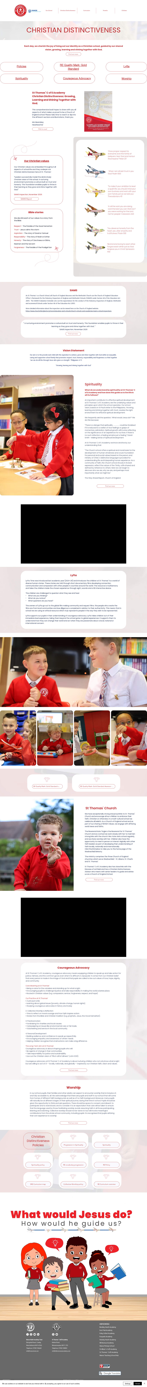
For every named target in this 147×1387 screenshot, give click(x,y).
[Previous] (12, 672)
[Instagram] (31, 1334)
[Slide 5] (69, 701)
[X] (27, 1334)
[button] (48, 10)
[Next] (135, 672)
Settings (127, 1383)
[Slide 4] (77, 701)
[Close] (144, 1383)
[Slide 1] (71, 701)
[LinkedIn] (38, 1334)
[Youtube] (34, 1334)
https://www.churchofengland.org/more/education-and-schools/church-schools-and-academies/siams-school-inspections (68, 311)
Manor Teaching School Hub (109, 1355)
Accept (137, 1383)
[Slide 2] (73, 701)
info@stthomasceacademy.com (61, 1351)
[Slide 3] (75, 701)
